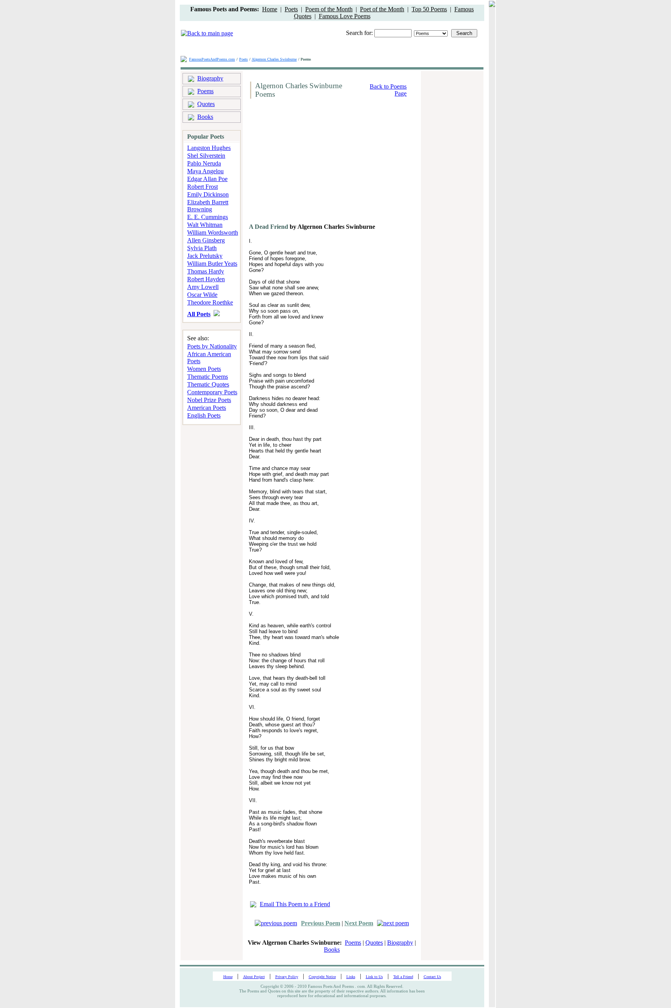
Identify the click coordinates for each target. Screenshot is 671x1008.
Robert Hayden (206, 279)
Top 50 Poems (429, 9)
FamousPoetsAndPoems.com (212, 59)
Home (269, 9)
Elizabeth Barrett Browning (207, 205)
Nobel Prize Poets (209, 400)
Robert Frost (202, 186)
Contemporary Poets (212, 392)
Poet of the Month (382, 9)
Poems (205, 91)
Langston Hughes (209, 147)
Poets (291, 9)
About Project (254, 977)
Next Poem (358, 923)
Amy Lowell (203, 287)
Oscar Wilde (202, 294)
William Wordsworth (212, 232)
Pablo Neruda (204, 163)
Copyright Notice (322, 977)
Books (205, 116)
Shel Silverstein (206, 155)
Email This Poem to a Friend (295, 904)
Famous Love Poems (344, 16)
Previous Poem (320, 923)
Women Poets (204, 369)
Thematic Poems (207, 376)
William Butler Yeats (212, 263)
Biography (210, 78)
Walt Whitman (205, 224)
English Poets (204, 415)
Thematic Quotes (208, 384)
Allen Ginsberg (206, 240)
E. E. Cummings (207, 217)
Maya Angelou (205, 171)
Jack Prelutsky (205, 255)
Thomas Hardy (205, 271)
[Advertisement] (312, 164)
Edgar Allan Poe (207, 179)
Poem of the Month (329, 9)
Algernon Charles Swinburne (274, 59)
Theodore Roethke (210, 302)
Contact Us (432, 977)
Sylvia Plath (202, 248)
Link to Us (374, 977)
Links (350, 977)
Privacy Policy (286, 977)
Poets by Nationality (212, 346)
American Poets (206, 407)
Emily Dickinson (208, 194)
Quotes (206, 104)
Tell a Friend (403, 977)
